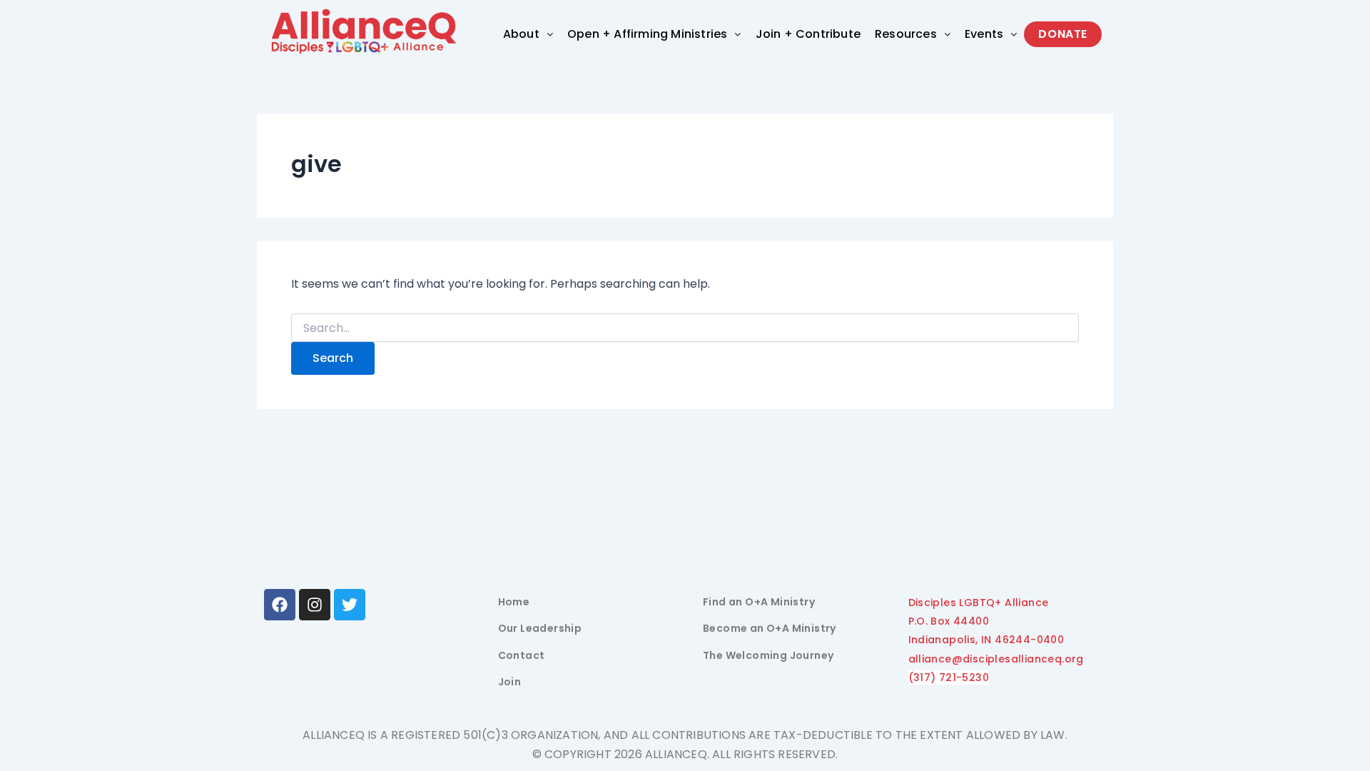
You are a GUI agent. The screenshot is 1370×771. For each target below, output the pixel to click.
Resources (906, 34)
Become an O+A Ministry (769, 628)
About (521, 34)
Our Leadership (540, 628)
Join (510, 682)
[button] (528, 34)
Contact (521, 655)
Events (984, 34)
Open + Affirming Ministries (647, 34)
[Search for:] (685, 328)
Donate (1062, 34)
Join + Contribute (808, 34)
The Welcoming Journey (768, 655)
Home (514, 602)
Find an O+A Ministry (759, 602)
